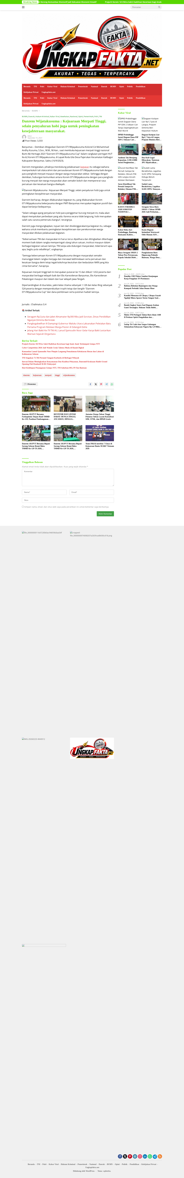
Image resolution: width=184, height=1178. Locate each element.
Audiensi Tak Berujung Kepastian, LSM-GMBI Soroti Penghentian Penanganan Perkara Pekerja (127, 160)
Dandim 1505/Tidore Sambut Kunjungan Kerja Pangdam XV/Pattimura (141, 277)
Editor (30, 136)
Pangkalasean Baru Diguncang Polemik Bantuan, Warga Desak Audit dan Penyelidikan (151, 255)
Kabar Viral (52, 87)
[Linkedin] (145, 1156)
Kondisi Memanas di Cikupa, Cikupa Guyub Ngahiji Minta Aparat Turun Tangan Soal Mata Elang (142, 297)
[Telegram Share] (107, 384)
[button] (159, 7)
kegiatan (84, 166)
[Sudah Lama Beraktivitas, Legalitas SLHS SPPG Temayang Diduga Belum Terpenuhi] (152, 174)
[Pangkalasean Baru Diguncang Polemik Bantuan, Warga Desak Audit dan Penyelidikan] (152, 244)
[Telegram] (155, 1157)
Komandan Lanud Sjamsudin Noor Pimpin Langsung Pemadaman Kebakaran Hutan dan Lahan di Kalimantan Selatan (63, 353)
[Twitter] (125, 1156)
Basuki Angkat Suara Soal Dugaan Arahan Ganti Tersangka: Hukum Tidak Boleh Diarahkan (141, 306)
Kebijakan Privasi (31, 92)
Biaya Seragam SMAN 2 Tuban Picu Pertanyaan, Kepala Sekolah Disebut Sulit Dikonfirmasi (128, 255)
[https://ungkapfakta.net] (92, 46)
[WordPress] (135, 1156)
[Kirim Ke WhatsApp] (112, 384)
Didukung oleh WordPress (83, 1171)
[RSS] (160, 1156)
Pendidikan (140, 87)
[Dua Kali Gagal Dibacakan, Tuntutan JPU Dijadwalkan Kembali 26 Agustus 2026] (152, 149)
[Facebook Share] (90, 384)
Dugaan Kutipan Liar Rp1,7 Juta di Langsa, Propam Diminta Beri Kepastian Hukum (151, 137)
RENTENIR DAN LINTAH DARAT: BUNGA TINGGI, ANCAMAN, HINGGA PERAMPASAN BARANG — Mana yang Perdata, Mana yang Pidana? (67, 417)
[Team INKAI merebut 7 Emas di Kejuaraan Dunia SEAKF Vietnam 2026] (100, 433)
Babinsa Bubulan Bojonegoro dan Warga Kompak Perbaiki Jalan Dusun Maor (140, 287)
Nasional (94, 87)
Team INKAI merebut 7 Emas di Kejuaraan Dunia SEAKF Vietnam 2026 (100, 446)
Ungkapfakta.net (48, 92)
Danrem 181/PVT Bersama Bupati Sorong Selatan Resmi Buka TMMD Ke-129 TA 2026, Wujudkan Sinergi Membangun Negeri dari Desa (36, 446)
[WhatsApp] (150, 1156)
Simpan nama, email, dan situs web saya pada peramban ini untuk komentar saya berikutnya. (66, 507)
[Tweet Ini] (96, 384)
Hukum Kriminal (67, 87)
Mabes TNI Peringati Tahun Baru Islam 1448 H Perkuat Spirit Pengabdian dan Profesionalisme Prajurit (142, 316)
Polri (42, 87)
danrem (26, 375)
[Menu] (24, 7)
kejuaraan (37, 375)
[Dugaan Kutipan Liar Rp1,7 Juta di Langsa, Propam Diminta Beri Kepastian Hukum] (152, 124)
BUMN (113, 87)
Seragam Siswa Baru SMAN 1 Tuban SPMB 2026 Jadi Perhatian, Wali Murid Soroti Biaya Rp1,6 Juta (152, 209)
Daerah (104, 87)
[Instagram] (140, 1156)
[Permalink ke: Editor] (24, 136)
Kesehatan (64, 116)
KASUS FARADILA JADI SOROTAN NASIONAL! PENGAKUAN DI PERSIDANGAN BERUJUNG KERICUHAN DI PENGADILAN (126, 209)
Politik (130, 87)
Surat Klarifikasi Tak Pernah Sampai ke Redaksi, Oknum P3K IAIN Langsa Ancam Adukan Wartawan (127, 186)
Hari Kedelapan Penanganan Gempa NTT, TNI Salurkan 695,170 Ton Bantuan (54, 368)
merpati (48, 375)
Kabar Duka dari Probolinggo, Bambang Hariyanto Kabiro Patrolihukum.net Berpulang (127, 232)
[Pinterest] (130, 1156)
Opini (121, 87)
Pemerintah (83, 87)
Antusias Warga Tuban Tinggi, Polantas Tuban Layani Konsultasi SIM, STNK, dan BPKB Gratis (100, 416)
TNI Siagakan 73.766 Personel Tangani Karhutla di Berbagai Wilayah (50, 358)
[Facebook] (120, 1156)
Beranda (27, 87)
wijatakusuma (69, 375)
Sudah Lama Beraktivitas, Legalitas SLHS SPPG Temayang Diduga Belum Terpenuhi (151, 186)
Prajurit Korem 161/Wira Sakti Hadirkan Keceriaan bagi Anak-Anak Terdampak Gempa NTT (114, 2)
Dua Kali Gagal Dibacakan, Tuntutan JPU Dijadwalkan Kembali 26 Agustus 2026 (150, 160)
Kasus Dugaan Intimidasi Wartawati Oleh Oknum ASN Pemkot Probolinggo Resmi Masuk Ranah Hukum (150, 232)
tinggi (57, 375)
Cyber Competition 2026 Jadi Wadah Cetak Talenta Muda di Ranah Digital (53, 348)
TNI (35, 87)
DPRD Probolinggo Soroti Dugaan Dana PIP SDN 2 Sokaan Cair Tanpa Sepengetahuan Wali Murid (128, 137)
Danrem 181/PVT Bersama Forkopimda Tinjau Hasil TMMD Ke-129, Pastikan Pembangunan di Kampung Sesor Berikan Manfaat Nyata (36, 417)
